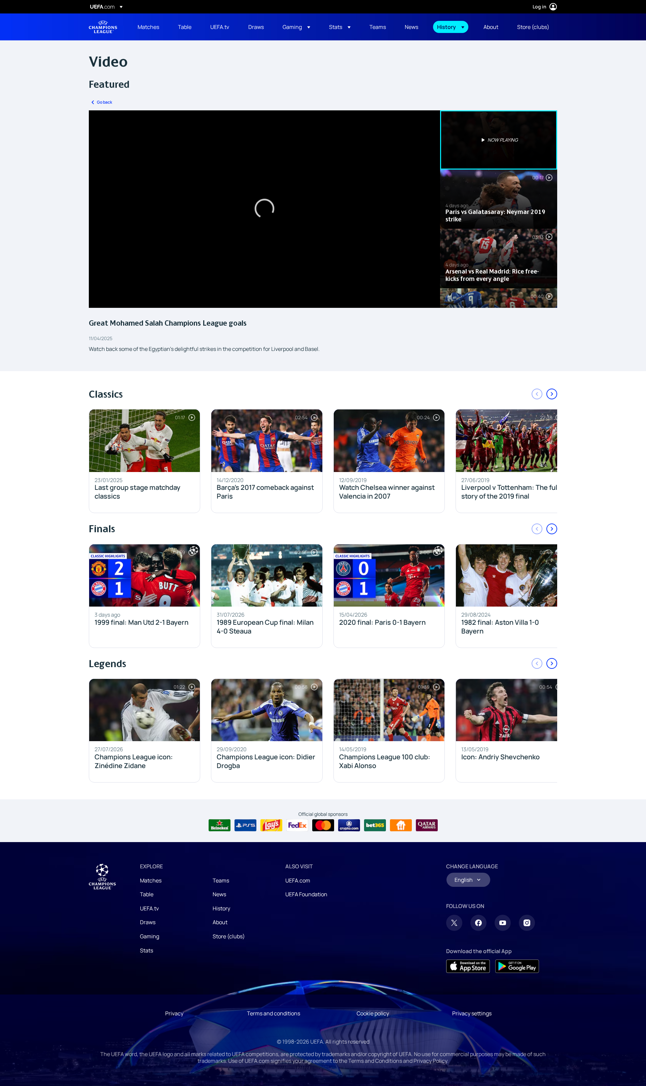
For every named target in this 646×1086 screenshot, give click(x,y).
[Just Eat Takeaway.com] (401, 825)
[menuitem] (149, 27)
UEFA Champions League (103, 27)
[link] (148, 27)
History (221, 908)
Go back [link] (104, 102)
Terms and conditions (273, 1013)
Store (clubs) (229, 936)
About (220, 922)
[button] (296, 27)
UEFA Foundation (306, 894)
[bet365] (375, 825)
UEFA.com (297, 880)
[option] (498, 140)
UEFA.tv (149, 908)
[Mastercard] (323, 825)
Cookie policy (373, 1013)
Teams (221, 880)
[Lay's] (271, 825)
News (219, 894)
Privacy (174, 1013)
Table (146, 894)
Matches (151, 880)
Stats (146, 950)
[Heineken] (219, 825)
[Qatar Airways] (427, 825)
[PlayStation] (245, 825)
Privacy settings (472, 1013)
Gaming (149, 936)
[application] (264, 209)
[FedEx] (297, 825)
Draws (147, 922)
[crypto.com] (349, 825)
